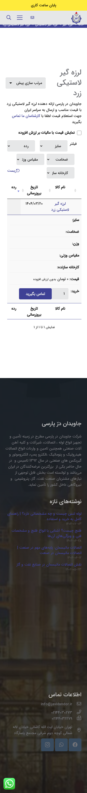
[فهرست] (20, 17)
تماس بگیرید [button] (35, 294)
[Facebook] (75, 744)
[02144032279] (76, 719)
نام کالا (60, 187)
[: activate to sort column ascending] (77, 190)
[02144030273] (76, 713)
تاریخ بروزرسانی (34, 190)
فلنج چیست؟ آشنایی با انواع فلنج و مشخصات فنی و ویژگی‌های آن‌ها (46, 533)
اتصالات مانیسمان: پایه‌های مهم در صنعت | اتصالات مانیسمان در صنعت (49, 550)
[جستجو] (9, 18)
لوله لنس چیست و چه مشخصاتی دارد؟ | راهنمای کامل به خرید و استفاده (44, 516)
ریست (11, 171)
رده (13, 187)
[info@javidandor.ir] (76, 704)
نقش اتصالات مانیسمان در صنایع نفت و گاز (48, 564)
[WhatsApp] (61, 744)
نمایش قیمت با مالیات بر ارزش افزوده (47, 133)
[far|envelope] (32, 17)
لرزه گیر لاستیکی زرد (60, 207)
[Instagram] (47, 744)
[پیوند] (76, 18)
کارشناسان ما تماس (26, 116)
